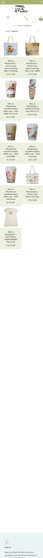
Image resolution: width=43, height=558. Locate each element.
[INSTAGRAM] (41, 2)
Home (13, 25)
